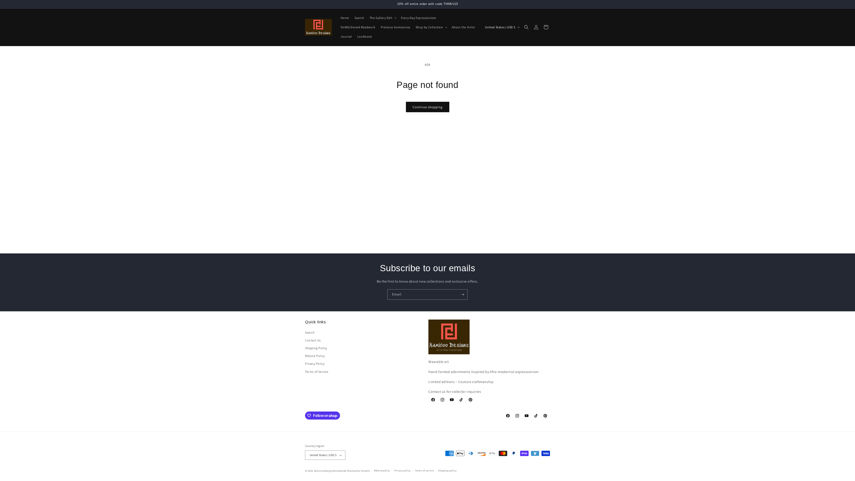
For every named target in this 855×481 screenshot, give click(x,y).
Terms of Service (316, 372)
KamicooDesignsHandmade (330, 470)
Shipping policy (447, 470)
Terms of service (424, 470)
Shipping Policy (316, 348)
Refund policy (382, 470)
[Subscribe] (462, 294)
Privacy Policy (314, 364)
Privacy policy (402, 470)
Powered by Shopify (358, 470)
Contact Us (313, 340)
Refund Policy (315, 356)
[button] (383, 17)
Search (310, 332)
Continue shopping (428, 107)
